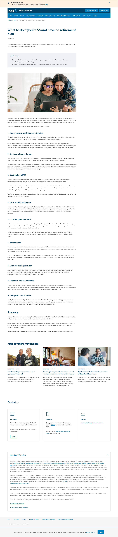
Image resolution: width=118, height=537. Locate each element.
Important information (18, 455)
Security (24, 519)
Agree (101, 532)
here (46, 4)
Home (10, 16)
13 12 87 (53, 425)
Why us (16, 16)
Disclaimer (16, 519)
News (89, 16)
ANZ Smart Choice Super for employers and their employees (49, 463)
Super (22, 16)
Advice (94, 16)
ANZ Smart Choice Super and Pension (23, 463)
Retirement (40, 16)
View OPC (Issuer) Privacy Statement (19, 507)
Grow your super (30, 16)
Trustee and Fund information (65, 519)
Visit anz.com (103, 11)
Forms (83, 16)
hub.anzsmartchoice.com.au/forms (20, 483)
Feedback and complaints (48, 519)
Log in (13, 436)
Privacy (9, 519)
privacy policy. (90, 532)
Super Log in (90, 11)
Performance (76, 16)
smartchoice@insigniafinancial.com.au (92, 423)
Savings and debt (50, 16)
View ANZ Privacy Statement (17, 503)
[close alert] (109, 3)
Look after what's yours (63, 16)
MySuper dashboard (34, 519)
